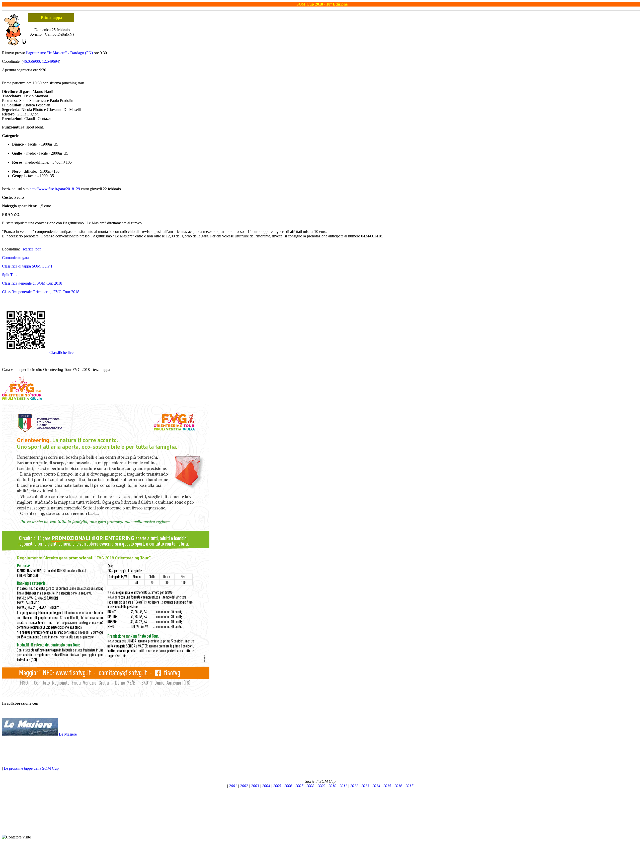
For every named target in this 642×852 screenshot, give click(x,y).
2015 (387, 786)
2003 (255, 786)
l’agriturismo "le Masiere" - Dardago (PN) (59, 53)
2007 (299, 786)
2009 (321, 786)
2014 (376, 786)
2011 (343, 786)
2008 (310, 786)
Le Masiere (68, 734)
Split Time (10, 275)
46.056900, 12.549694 (41, 61)
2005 (277, 786)
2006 (288, 786)
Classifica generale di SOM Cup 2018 (32, 283)
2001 (233, 786)
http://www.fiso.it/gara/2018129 (55, 189)
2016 (398, 786)
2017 (409, 786)
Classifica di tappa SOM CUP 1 (27, 266)
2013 (365, 786)
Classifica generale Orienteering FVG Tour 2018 (40, 292)
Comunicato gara (15, 257)
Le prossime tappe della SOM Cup (31, 768)
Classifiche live (61, 352)
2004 (266, 786)
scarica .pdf (32, 249)
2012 (354, 786)
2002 (244, 786)
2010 (332, 786)
